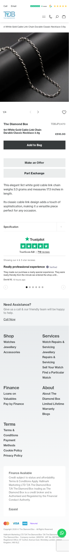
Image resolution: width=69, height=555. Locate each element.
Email (13, 6)
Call (5, 6)
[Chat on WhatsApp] (61, 533)
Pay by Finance (14, 404)
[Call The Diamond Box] (50, 16)
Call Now (10, 319)
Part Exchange (34, 173)
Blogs (46, 414)
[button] (38, 112)
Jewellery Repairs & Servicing (48, 357)
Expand (13, 509)
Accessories (12, 352)
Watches (9, 342)
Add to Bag (34, 145)
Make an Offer (34, 162)
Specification (11, 226)
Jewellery (10, 347)
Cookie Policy (13, 450)
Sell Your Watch (52, 367)
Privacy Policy (13, 455)
